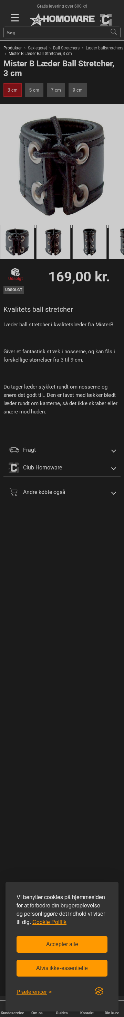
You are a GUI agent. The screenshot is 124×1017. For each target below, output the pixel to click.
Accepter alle (62, 944)
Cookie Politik (49, 922)
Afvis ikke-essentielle (62, 968)
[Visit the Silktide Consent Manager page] (99, 991)
